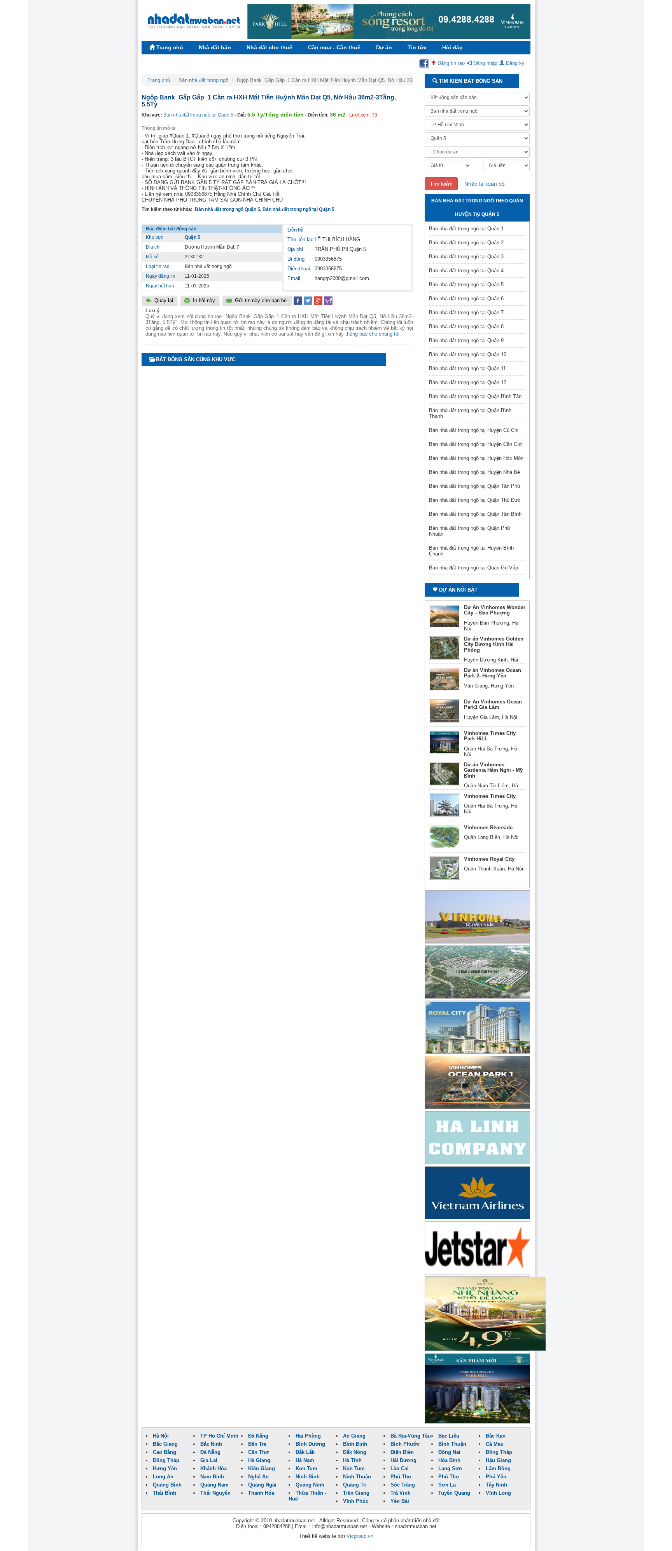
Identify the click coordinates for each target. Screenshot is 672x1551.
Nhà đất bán (215, 47)
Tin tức (417, 47)
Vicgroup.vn (359, 1536)
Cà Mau (495, 1444)
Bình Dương (310, 1444)
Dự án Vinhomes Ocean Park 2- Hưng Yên (492, 673)
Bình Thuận (452, 1444)
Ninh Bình (308, 1477)
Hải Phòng (308, 1436)
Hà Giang (259, 1460)
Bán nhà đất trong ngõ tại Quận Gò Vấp (473, 568)
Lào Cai (399, 1468)
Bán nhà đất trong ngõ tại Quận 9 (466, 340)
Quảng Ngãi (262, 1485)
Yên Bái (399, 1501)
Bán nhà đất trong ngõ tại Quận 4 (466, 270)
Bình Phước (405, 1444)
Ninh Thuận (357, 1477)
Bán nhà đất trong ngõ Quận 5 (227, 209)
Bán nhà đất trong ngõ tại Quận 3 (466, 256)
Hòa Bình (449, 1460)
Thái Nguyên (215, 1493)
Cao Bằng (164, 1452)
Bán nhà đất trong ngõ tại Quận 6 (466, 298)
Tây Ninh (496, 1485)
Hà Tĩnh (352, 1460)
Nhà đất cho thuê (269, 47)
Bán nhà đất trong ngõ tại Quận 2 (466, 242)
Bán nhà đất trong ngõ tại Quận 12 (467, 382)
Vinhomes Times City (490, 796)
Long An (163, 1477)
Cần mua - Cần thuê (334, 47)
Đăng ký (514, 63)
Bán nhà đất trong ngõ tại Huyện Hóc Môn (476, 458)
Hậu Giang (498, 1460)
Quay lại (163, 300)
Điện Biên (402, 1452)
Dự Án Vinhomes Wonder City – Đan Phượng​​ (494, 610)
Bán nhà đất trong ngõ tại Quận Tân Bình (475, 514)
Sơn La (447, 1485)
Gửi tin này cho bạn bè (261, 300)
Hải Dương (403, 1460)
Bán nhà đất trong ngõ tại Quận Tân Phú (474, 486)
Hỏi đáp (452, 47)
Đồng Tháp (499, 1452)
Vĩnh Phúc (355, 1501)
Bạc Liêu (448, 1436)
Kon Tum (306, 1468)
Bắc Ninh (211, 1444)
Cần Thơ (258, 1452)
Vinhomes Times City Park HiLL (490, 736)
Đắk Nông (354, 1452)
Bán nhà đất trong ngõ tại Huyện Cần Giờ (475, 444)
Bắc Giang (165, 1444)
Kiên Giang (261, 1468)
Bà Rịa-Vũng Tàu (410, 1436)
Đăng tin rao (450, 63)
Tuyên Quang (454, 1493)
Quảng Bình (167, 1485)
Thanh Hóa (261, 1493)
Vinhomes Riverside (488, 827)
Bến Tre (257, 1444)
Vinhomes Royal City (489, 859)
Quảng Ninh (310, 1485)
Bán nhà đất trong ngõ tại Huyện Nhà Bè (474, 472)
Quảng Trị (355, 1485)
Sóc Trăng (402, 1485)
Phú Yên (496, 1477)
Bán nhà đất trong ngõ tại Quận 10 (467, 354)
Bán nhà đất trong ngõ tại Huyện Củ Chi (473, 430)
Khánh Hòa (213, 1468)
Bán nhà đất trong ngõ (203, 80)
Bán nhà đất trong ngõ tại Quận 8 (466, 326)
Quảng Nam (214, 1485)
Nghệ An (258, 1477)
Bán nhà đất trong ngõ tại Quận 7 (466, 312)
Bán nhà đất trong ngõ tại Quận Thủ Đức (475, 500)
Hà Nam (305, 1460)
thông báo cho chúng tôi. (373, 334)
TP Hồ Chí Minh (219, 1436)
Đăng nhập (484, 63)
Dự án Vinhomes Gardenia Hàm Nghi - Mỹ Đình (493, 770)
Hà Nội (161, 1436)
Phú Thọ (400, 1477)
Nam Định (212, 1477)
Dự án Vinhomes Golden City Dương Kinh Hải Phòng (493, 644)
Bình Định (355, 1444)
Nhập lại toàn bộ (484, 184)
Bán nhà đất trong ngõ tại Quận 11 (467, 368)
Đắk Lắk (305, 1452)
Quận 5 (192, 237)
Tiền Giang (356, 1493)
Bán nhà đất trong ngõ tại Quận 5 (198, 115)
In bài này (204, 300)
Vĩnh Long (498, 1493)
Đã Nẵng (258, 1436)
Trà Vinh (400, 1493)
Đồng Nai (449, 1452)
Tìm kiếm (441, 184)
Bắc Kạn (496, 1436)
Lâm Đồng (498, 1468)
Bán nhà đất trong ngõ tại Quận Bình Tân (475, 396)
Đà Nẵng (210, 1452)
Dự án (384, 47)
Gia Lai (208, 1460)
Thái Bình (164, 1493)
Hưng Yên (165, 1468)
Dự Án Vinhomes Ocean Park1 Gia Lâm (493, 704)
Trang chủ (169, 47)
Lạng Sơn (450, 1468)
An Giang (354, 1436)
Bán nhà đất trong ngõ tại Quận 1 (466, 229)
